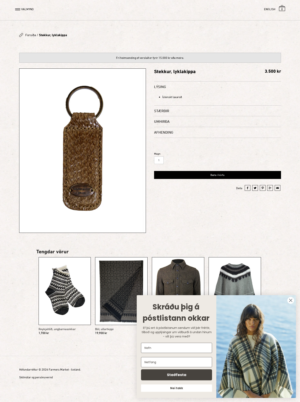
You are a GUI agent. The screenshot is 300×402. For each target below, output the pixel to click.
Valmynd (27, 9)
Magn (157, 153)
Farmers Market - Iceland (64, 369)
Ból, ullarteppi (104, 329)
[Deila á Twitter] (255, 188)
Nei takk (176, 388)
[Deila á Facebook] (247, 188)
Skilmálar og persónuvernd (36, 377)
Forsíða (30, 35)
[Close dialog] (290, 300)
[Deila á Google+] (270, 188)
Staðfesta (176, 374)
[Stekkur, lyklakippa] (82, 150)
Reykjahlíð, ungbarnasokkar (57, 329)
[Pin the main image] (263, 188)
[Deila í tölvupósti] (277, 188)
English (269, 9)
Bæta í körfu (217, 174)
